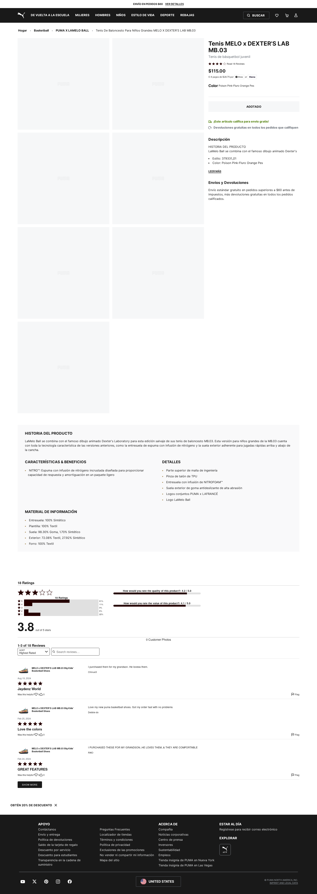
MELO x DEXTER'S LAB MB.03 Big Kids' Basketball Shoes (53, 670)
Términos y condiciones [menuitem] (116, 839)
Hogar (22, 30)
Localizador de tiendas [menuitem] (116, 834)
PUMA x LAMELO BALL (72, 30)
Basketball (41, 30)
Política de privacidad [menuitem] (115, 845)
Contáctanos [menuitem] (47, 829)
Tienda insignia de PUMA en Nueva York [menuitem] (186, 860)
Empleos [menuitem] (164, 855)
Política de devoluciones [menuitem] (55, 839)
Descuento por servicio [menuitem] (54, 850)
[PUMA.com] (20, 15)
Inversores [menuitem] (165, 845)
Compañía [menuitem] (165, 829)
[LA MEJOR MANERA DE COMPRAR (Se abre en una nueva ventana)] (225, 849)
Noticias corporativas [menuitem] (173, 834)
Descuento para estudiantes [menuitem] (57, 855)
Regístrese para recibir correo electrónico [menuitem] (248, 829)
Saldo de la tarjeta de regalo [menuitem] (58, 845)
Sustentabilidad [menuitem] (169, 850)
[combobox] (34, 652)
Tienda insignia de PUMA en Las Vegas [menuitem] (185, 865)
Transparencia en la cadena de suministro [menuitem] (59, 862)
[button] (61, 601)
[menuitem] (50, 15)
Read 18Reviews (236, 63)
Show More (30, 784)
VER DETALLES (174, 3)
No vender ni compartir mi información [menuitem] (127, 855)
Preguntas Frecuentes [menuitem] (115, 829)
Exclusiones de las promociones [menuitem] (122, 850)
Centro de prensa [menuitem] (170, 839)
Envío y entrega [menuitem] (49, 834)
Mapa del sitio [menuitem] (109, 860)
